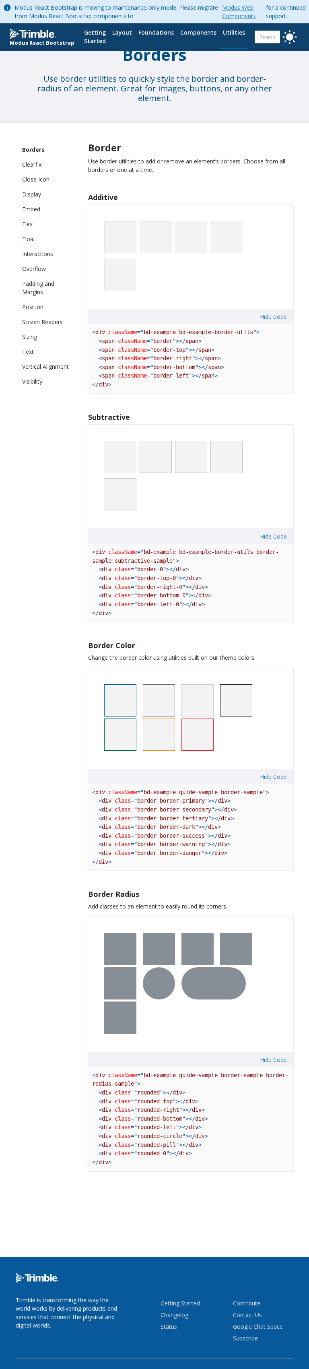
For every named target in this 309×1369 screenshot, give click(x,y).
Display (31, 194)
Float (28, 239)
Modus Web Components (239, 12)
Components (198, 32)
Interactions (37, 254)
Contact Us (247, 1315)
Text (28, 351)
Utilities (234, 32)
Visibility (32, 381)
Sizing (29, 337)
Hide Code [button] (273, 316)
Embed (31, 209)
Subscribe (245, 1338)
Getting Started (95, 37)
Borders (33, 149)
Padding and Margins (38, 288)
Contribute (246, 1303)
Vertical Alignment (45, 366)
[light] (289, 37)
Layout (122, 32)
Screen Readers (42, 322)
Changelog (174, 1315)
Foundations (156, 32)
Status (169, 1326)
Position (32, 307)
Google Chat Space (258, 1326)
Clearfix (31, 164)
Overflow (34, 269)
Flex (27, 224)
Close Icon (35, 179)
